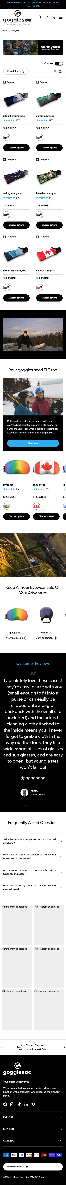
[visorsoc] (46, 614)
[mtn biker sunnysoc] (16, 98)
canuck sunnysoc (45, 270)
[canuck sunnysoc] (49, 253)
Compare (48, 63)
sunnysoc (15, 31)
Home (5, 31)
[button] (53, 17)
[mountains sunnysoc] (16, 253)
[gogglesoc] (16, 614)
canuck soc (39, 484)
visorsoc (46, 632)
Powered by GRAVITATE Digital (32, 1177)
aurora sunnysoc (45, 116)
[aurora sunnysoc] (49, 98)
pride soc (8, 484)
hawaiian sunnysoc (46, 193)
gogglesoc (16, 632)
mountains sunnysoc (14, 270)
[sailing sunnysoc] (16, 176)
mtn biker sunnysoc (14, 116)
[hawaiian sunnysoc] (49, 176)
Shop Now (33, 443)
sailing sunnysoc (12, 193)
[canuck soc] (46, 467)
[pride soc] (16, 467)
